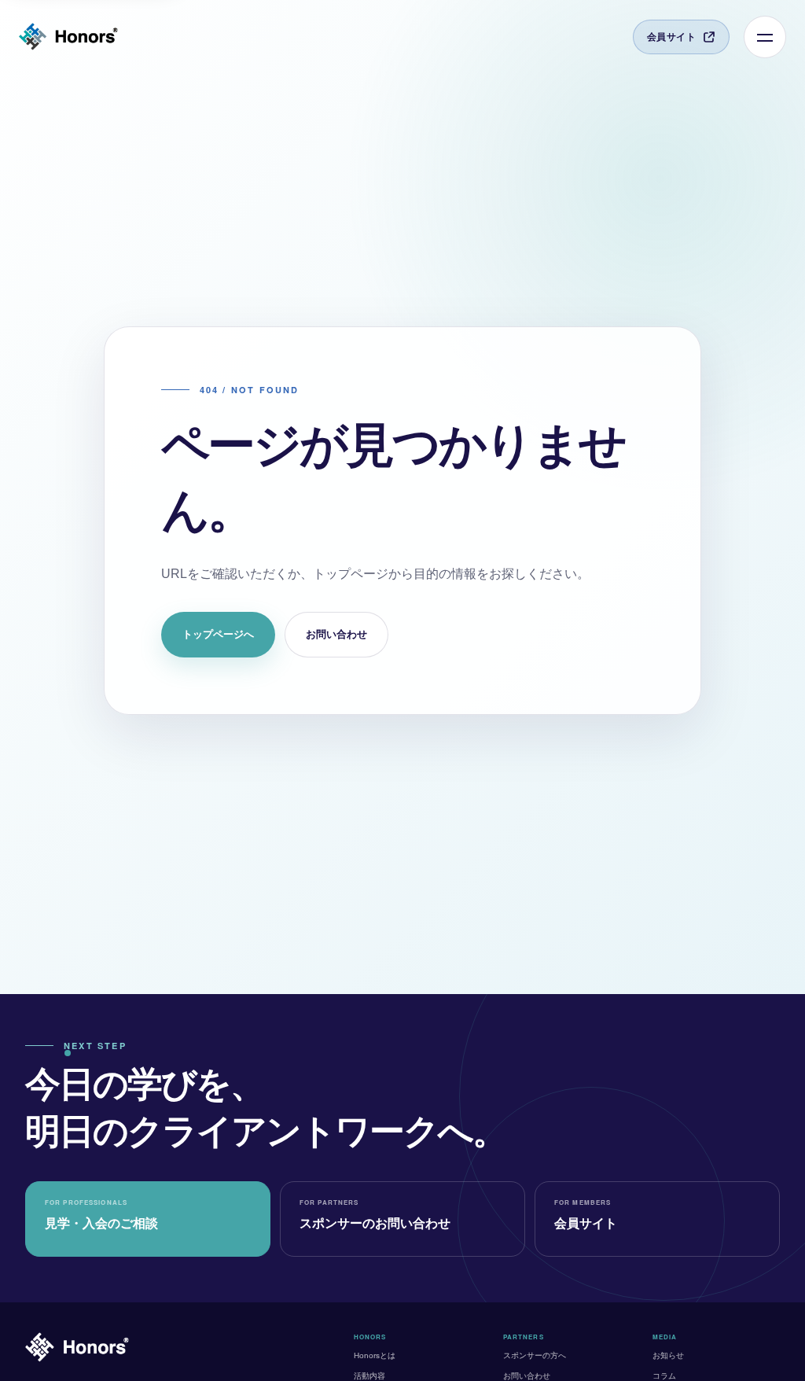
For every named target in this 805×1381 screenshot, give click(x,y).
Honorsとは (374, 1355)
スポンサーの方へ (534, 1355)
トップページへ (218, 634)
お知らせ (668, 1355)
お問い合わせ (336, 634)
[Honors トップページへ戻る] (68, 37)
